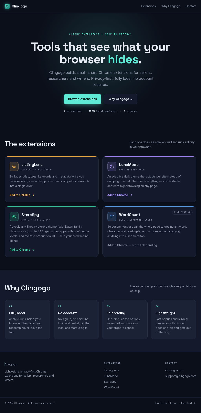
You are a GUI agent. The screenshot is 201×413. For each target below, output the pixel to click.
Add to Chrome (20, 195)
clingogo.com (174, 370)
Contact (191, 6)
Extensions (148, 6)
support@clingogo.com (180, 376)
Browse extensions (82, 99)
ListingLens (111, 370)
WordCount (111, 387)
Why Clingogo (170, 6)
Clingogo (19, 6)
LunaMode (111, 376)
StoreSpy (110, 381)
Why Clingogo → (121, 99)
